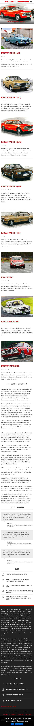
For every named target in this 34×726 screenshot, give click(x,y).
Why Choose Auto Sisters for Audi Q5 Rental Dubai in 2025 (19, 586)
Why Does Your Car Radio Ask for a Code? (16, 574)
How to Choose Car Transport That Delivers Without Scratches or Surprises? (17, 580)
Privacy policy (19, 724)
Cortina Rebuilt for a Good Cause (14, 695)
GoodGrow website (6, 706)
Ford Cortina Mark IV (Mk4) (11, 186)
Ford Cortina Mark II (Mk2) (11, 97)
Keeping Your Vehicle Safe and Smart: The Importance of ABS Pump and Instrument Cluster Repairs (18, 598)
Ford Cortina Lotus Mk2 (10, 366)
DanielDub (9, 560)
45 (10, 189)
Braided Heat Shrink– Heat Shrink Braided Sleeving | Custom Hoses (19, 591)
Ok (12, 724)
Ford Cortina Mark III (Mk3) (15, 21)
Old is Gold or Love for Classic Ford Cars (17, 689)
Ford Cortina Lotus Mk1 (10, 321)
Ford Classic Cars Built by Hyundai (15, 684)
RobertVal (9, 523)
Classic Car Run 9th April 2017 (14, 700)
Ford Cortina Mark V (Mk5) (11, 233)
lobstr (14, 706)
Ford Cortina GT (7, 277)
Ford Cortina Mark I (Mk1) (10, 53)
